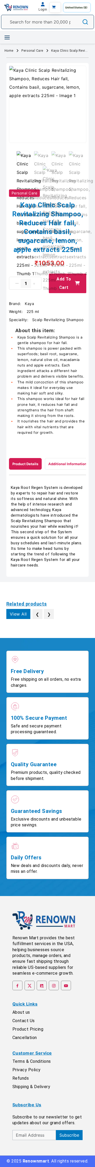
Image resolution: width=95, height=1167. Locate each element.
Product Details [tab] (25, 464)
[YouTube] (66, 985)
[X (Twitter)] (30, 985)
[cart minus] (17, 283)
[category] (7, 37)
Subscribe (69, 1135)
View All (18, 614)
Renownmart (36, 1161)
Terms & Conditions (31, 1061)
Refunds (20, 1078)
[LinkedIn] (42, 985)
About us (21, 1012)
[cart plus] (34, 283)
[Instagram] (54, 985)
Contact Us (23, 1020)
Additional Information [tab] (67, 464)
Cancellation (24, 1037)
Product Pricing (27, 1029)
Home (8, 51)
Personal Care (32, 51)
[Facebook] (17, 985)
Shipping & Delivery (31, 1086)
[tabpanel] (47, 526)
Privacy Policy (26, 1069)
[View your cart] (55, 7)
